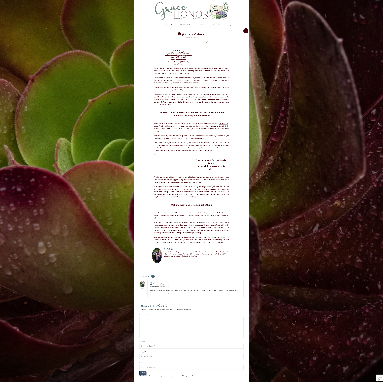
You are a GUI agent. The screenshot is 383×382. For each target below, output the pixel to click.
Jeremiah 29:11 (189, 145)
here (170, 256)
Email (142, 352)
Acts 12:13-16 (224, 126)
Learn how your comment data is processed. (179, 376)
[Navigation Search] (230, 24)
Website (142, 362)
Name (142, 341)
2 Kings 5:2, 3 (223, 124)
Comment (144, 314)
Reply (142, 289)
